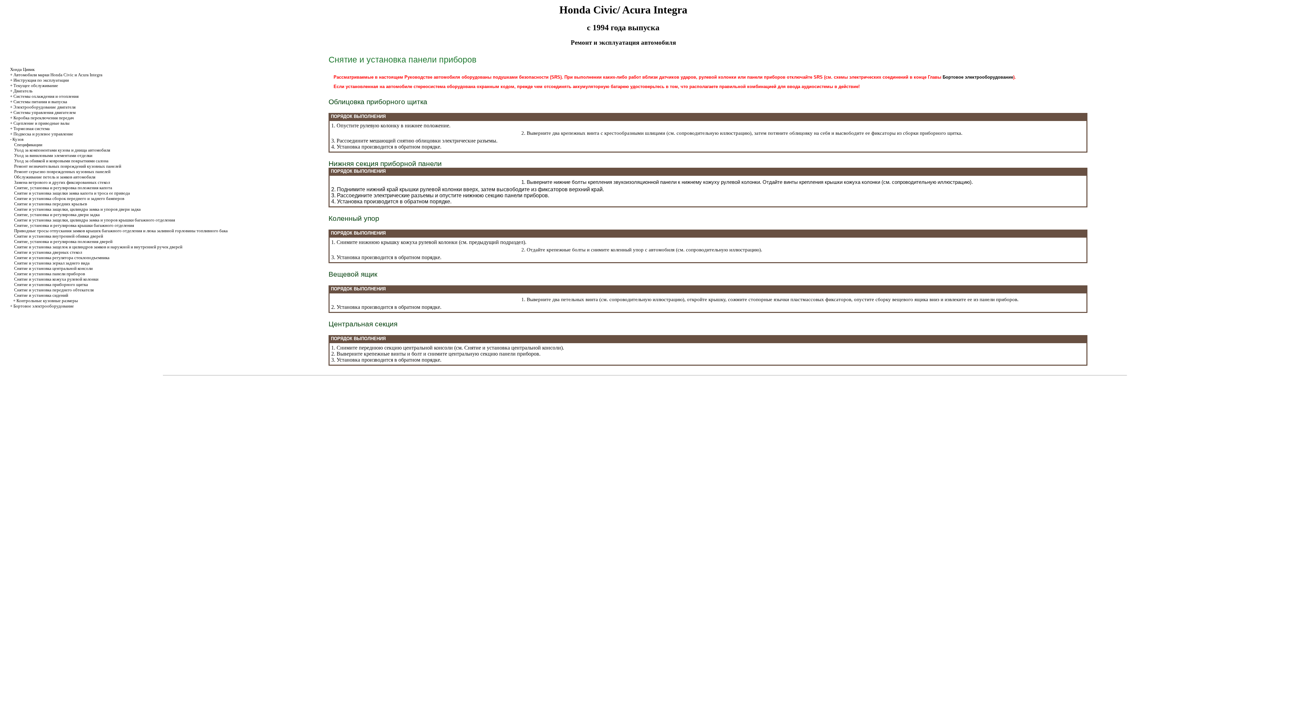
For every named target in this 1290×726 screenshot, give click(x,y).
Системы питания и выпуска (40, 101)
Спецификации (28, 144)
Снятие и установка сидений (41, 295)
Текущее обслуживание (35, 85)
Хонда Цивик (22, 69)
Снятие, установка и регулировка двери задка (57, 214)
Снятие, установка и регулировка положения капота (63, 187)
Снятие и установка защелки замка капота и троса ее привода (72, 193)
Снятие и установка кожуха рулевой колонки (56, 279)
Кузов (18, 139)
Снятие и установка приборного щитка (51, 284)
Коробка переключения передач (43, 117)
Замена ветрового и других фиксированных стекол (62, 182)
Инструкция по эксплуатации (41, 80)
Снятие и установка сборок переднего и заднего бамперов (69, 198)
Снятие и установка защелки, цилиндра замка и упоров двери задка (77, 209)
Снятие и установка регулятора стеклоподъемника (62, 257)
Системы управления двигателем (44, 112)
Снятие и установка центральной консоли (53, 268)
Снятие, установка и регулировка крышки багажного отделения (74, 225)
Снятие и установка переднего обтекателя (54, 289)
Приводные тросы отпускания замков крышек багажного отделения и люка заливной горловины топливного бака (121, 230)
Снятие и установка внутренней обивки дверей (58, 236)
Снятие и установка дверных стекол (48, 252)
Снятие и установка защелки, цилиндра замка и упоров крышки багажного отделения (94, 220)
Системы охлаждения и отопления (46, 96)
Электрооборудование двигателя (44, 107)
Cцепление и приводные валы (41, 123)
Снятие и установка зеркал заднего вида (52, 263)
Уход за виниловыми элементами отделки (53, 155)
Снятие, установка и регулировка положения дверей (63, 241)
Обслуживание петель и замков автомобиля (54, 176)
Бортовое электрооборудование (43, 306)
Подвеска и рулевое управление (43, 133)
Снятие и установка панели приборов (49, 273)
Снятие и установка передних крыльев (50, 203)
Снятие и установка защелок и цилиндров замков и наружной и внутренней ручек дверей (98, 246)
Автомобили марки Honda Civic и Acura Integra (57, 74)
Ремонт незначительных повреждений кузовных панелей (67, 166)
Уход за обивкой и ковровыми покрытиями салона (61, 160)
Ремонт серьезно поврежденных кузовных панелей (62, 171)
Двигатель (23, 90)
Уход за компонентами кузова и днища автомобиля (62, 150)
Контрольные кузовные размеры (47, 300)
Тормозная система (31, 128)
